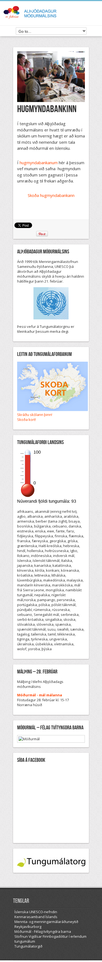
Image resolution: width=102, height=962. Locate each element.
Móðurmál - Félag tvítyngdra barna (42, 931)
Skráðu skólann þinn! (34, 414)
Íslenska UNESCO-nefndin (35, 911)
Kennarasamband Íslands (35, 916)
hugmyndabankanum (39, 162)
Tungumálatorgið (28, 946)
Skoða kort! (26, 419)
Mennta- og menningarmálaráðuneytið (46, 921)
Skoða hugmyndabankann (51, 195)
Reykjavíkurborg (27, 926)
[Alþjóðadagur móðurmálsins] (51, 18)
